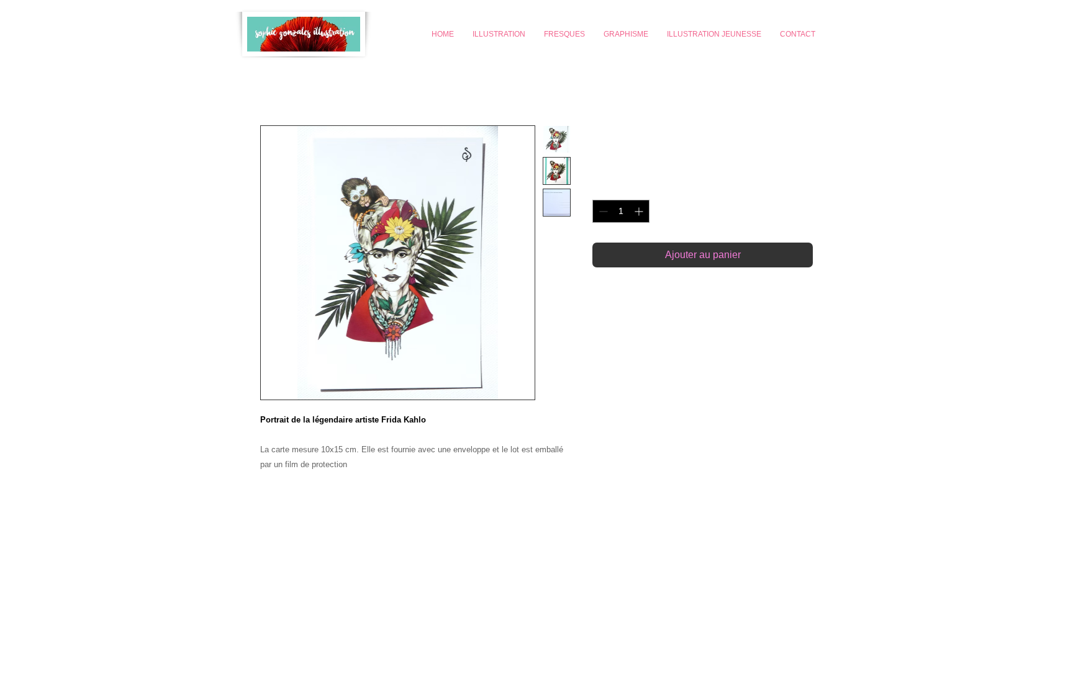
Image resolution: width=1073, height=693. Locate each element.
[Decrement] (602, 211)
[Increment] (640, 211)
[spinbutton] (621, 211)
